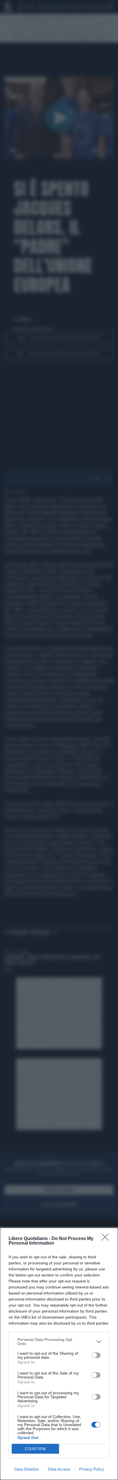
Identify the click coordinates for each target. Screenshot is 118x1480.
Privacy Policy (91, 1469)
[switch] (96, 1355)
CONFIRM (35, 1449)
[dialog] (59, 1354)
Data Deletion (26, 1469)
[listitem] (59, 1342)
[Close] (106, 1238)
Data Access (59, 1469)
